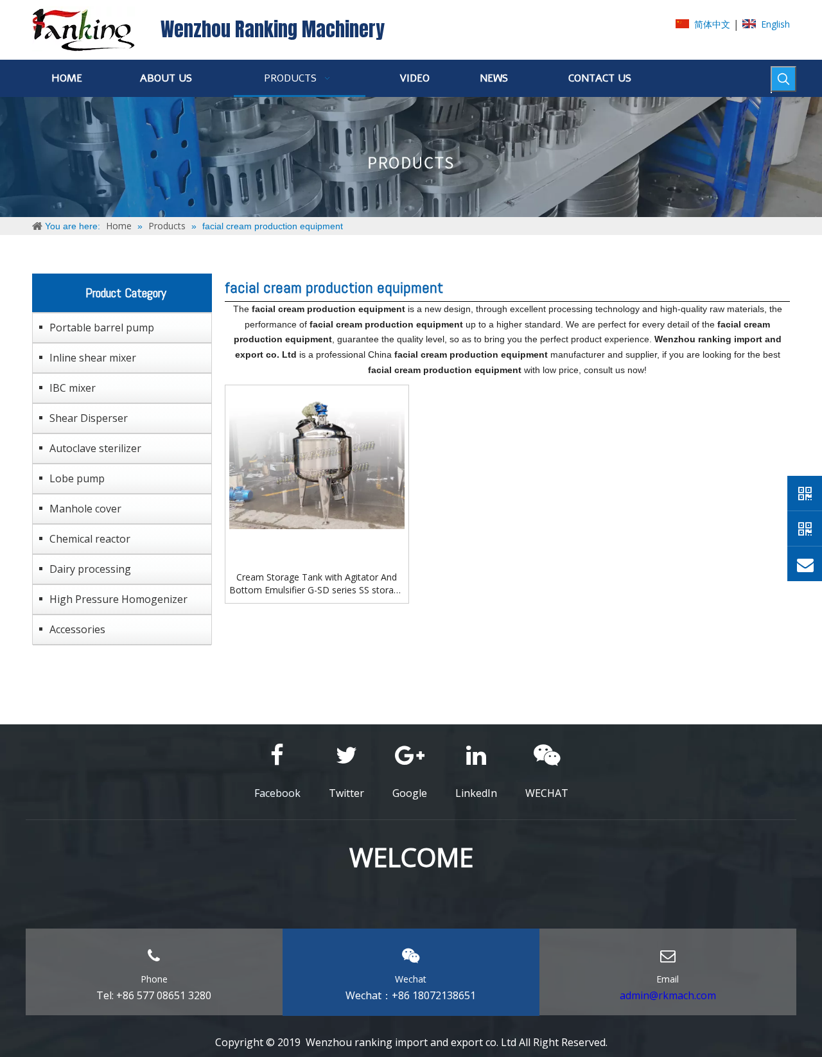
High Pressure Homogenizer (118, 599)
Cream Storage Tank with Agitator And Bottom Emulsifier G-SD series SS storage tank (316, 584)
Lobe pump (77, 478)
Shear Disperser (88, 418)
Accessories (77, 629)
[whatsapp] (805, 493)
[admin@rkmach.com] (805, 563)
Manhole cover (85, 509)
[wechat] (805, 528)
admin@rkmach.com (668, 995)
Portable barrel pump (101, 327)
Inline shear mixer (92, 358)
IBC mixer (72, 388)
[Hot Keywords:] (783, 79)
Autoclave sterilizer (95, 448)
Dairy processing (90, 569)
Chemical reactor (89, 539)
